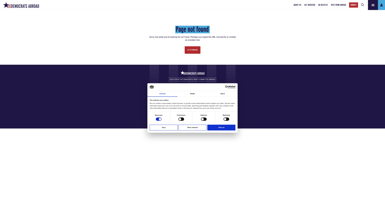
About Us (297, 5)
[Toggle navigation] (373, 5)
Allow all (221, 127)
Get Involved (309, 5)
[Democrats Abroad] (21, 5)
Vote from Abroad (338, 5)
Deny (164, 127)
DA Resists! (323, 5)
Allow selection (192, 127)
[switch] (181, 119)
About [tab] (222, 93)
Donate (354, 5)
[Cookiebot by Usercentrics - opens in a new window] (226, 87)
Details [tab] (192, 93)
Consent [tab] (162, 93)
